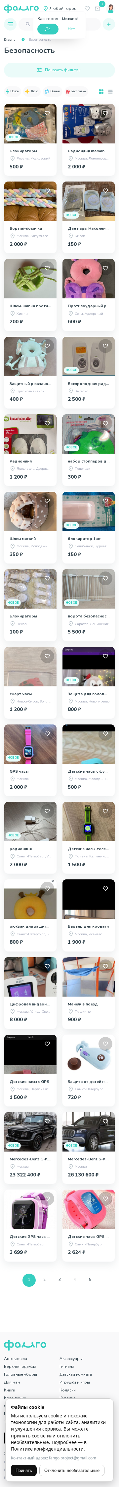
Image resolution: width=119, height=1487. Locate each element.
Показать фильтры (63, 70)
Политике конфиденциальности (47, 1449)
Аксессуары (71, 1358)
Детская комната (76, 1374)
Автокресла (15, 1358)
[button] (12, 91)
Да (48, 29)
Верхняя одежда (20, 1366)
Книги (9, 1390)
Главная (11, 39)
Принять (24, 1470)
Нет (71, 29)
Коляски (68, 1390)
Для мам (12, 1382)
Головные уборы (20, 1374)
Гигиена (67, 1366)
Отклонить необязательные (71, 1470)
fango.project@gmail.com (72, 1458)
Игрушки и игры (75, 1382)
